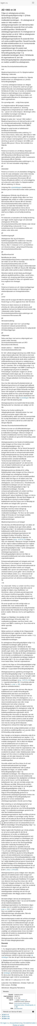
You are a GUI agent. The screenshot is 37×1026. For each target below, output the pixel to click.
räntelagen (6, 973)
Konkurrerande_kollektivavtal (21, 1003)
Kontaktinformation (30, 1023)
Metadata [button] (6, 991)
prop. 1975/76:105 (20, 539)
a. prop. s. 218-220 (11, 869)
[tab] (18, 991)
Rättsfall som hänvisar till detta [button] (12, 1012)
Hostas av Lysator (18, 1025)
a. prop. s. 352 (15, 684)
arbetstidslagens (16, 187)
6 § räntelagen (24, 398)
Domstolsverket (18, 1008)
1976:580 (22, 1000)
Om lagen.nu (4, 1023)
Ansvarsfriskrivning (16, 1023)
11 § (15, 1000)
